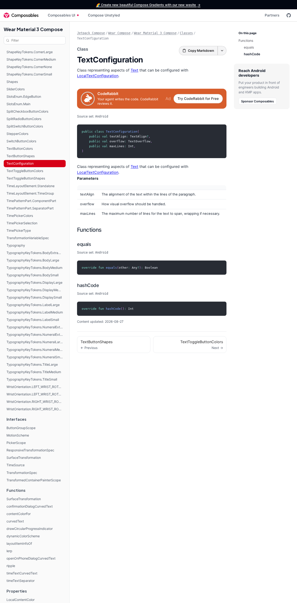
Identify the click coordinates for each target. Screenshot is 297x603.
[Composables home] (21, 15)
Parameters (87, 178)
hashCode (88, 285)
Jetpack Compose (91, 33)
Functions (89, 229)
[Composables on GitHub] (288, 15)
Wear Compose (119, 33)
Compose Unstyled (104, 15)
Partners (272, 15)
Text (134, 70)
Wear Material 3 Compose (33, 29)
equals (84, 244)
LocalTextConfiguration (97, 75)
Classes (186, 33)
